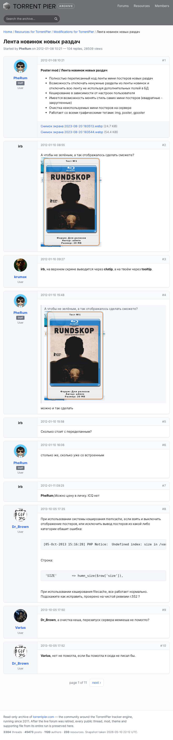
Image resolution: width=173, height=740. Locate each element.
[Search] (56, 18)
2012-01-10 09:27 (53, 259)
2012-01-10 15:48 (52, 295)
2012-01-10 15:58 (52, 421)
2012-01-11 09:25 (52, 485)
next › (96, 683)
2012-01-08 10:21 (52, 60)
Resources (142, 6)
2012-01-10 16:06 (52, 445)
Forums (123, 6)
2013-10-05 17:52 (53, 645)
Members (162, 6)
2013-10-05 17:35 (53, 509)
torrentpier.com (43, 717)
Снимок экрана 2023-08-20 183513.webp (72, 126)
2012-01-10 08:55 (53, 145)
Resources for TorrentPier (33, 31)
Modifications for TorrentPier (74, 31)
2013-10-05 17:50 (53, 610)
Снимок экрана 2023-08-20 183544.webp (72, 132)
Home (7, 31)
